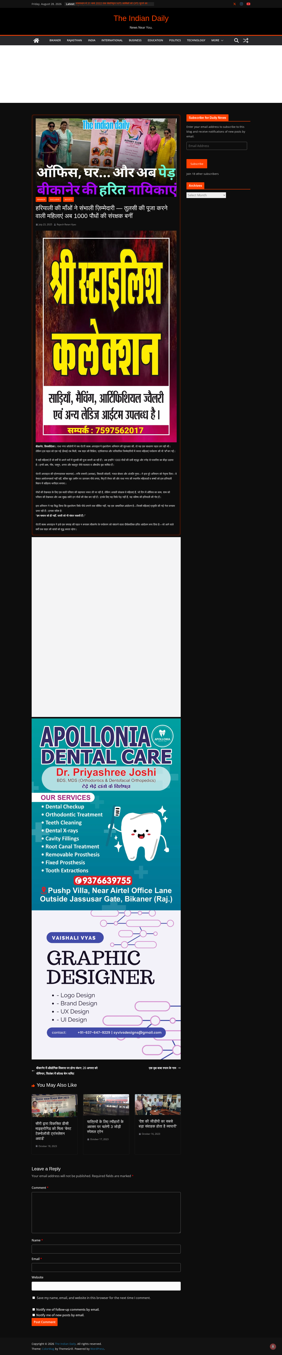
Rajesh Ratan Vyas (66, 224)
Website (37, 1277)
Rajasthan (74, 40)
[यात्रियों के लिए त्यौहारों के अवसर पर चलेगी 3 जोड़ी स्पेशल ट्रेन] (106, 1097)
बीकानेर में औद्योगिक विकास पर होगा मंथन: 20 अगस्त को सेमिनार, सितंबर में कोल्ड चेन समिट (67, 1071)
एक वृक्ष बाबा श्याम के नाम (162, 1068)
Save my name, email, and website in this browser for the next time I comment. (94, 1298)
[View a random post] (245, 40)
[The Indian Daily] (36, 40)
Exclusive (55, 199)
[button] (221, 40)
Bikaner (55, 40)
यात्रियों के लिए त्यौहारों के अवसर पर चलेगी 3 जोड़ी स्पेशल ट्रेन (105, 1127)
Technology (196, 40)
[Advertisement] (141, 74)
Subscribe (196, 164)
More (215, 40)
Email (37, 1259)
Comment (40, 1188)
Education (155, 40)
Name (37, 1240)
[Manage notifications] (273, 1346)
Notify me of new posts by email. (60, 1315)
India (91, 40)
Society (68, 199)
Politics (175, 40)
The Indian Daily (141, 18)
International (112, 40)
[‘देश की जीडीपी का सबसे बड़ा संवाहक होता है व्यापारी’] (158, 1097)
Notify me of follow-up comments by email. (67, 1309)
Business (135, 40)
